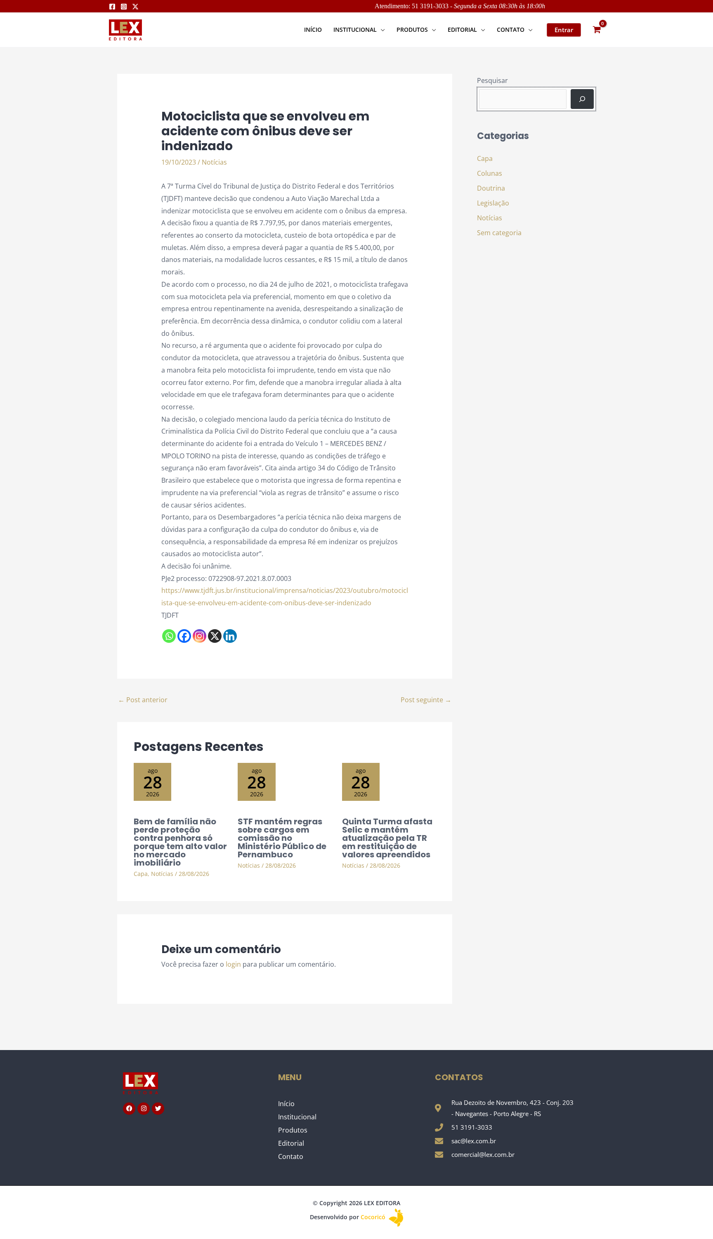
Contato (290, 1156)
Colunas (489, 173)
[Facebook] (112, 6)
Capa (141, 874)
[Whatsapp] (169, 636)
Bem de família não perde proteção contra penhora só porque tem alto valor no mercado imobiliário (180, 842)
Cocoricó (374, 1217)
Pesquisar (492, 80)
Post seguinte (426, 699)
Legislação (493, 203)
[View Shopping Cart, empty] (596, 30)
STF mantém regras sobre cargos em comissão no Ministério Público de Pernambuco (282, 838)
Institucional (297, 1116)
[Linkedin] (230, 636)
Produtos (292, 1130)
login (233, 964)
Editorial (291, 1143)
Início (286, 1103)
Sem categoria (499, 232)
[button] (381, 29)
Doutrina (491, 188)
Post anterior (143, 699)
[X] (215, 636)
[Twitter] (135, 6)
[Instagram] (123, 6)
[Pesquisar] (582, 99)
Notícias (214, 162)
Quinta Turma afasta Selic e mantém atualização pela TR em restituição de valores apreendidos (387, 838)
